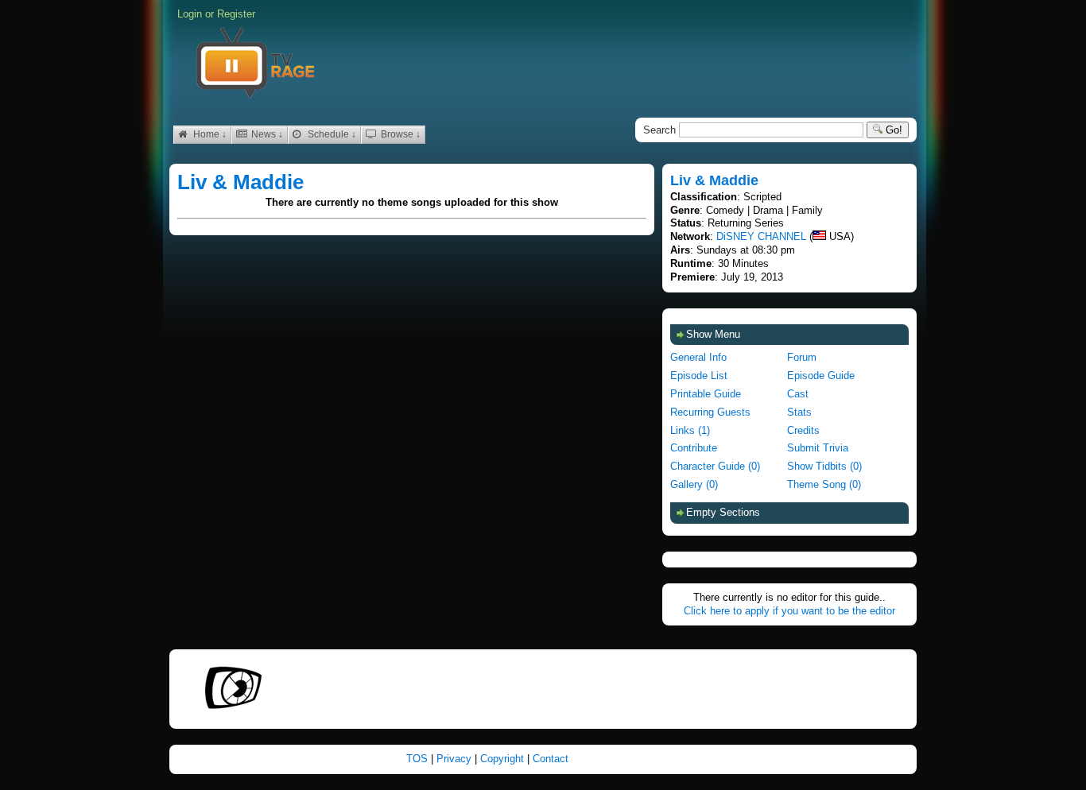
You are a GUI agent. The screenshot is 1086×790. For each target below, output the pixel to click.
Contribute (693, 448)
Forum (801, 357)
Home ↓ (209, 134)
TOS (418, 759)
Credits (803, 430)
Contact (550, 759)
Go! (892, 130)
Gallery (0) (694, 484)
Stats (799, 412)
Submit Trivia (817, 448)
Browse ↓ (399, 134)
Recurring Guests (710, 412)
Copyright (503, 759)
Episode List (698, 375)
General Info (698, 357)
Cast (798, 394)
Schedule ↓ (330, 134)
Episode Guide (821, 375)
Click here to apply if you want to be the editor (789, 611)
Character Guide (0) (715, 466)
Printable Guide (705, 394)
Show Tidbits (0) (824, 466)
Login (189, 14)
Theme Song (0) (824, 484)
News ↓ (266, 134)
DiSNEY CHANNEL (761, 236)
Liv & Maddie (240, 182)
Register (236, 14)
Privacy (455, 759)
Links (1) (690, 430)
